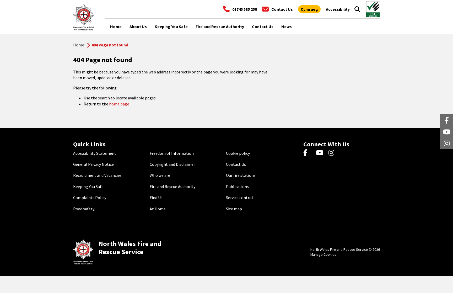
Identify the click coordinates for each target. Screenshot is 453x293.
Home (78, 44)
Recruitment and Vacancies (97, 175)
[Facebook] (307, 153)
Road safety (83, 208)
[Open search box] (357, 9)
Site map (234, 208)
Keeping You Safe (88, 186)
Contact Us (236, 164)
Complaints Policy (89, 197)
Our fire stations (241, 175)
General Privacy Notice (93, 164)
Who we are (160, 175)
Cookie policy (238, 153)
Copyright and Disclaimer (172, 164)
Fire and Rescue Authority (172, 186)
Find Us (156, 197)
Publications (237, 186)
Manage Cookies (323, 254)
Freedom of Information (172, 153)
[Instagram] (333, 153)
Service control (239, 197)
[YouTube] (320, 153)
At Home (158, 208)
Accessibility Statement (94, 153)
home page (119, 103)
